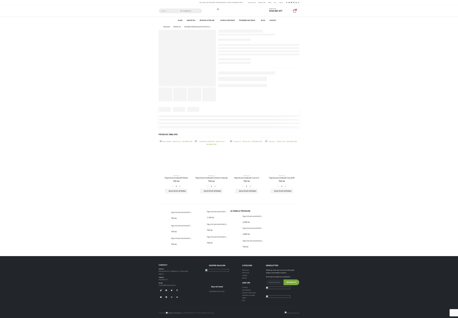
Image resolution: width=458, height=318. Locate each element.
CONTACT (272, 20)
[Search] (198, 10)
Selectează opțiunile (177, 191)
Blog (269, 2)
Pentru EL (245, 270)
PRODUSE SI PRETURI (207, 20)
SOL (243, 300)
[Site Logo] (229, 11)
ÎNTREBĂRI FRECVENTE (247, 20)
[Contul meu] (288, 11)
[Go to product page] (176, 156)
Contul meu (252, 2)
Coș (275, 2)
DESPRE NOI (191, 20)
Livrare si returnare (249, 293)
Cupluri (244, 275)
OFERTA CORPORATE (227, 20)
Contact (245, 287)
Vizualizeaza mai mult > (217, 291)
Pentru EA (176, 176)
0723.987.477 (275, 10)
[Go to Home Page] (159, 26)
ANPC (244, 298)
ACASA (180, 20)
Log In (281, 2)
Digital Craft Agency (174, 313)
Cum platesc (246, 290)
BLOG (263, 20)
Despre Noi (262, 2)
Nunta (244, 278)
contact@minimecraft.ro (167, 285)
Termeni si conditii (248, 295)
